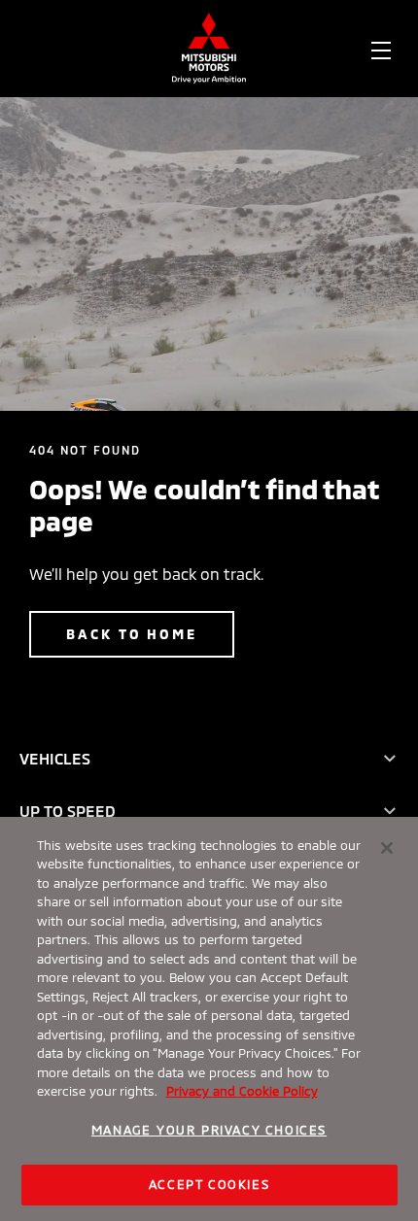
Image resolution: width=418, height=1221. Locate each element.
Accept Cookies (209, 1184)
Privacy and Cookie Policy (242, 1091)
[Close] (387, 848)
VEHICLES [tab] (54, 758)
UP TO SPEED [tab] (67, 810)
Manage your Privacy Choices (209, 1129)
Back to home (131, 634)
